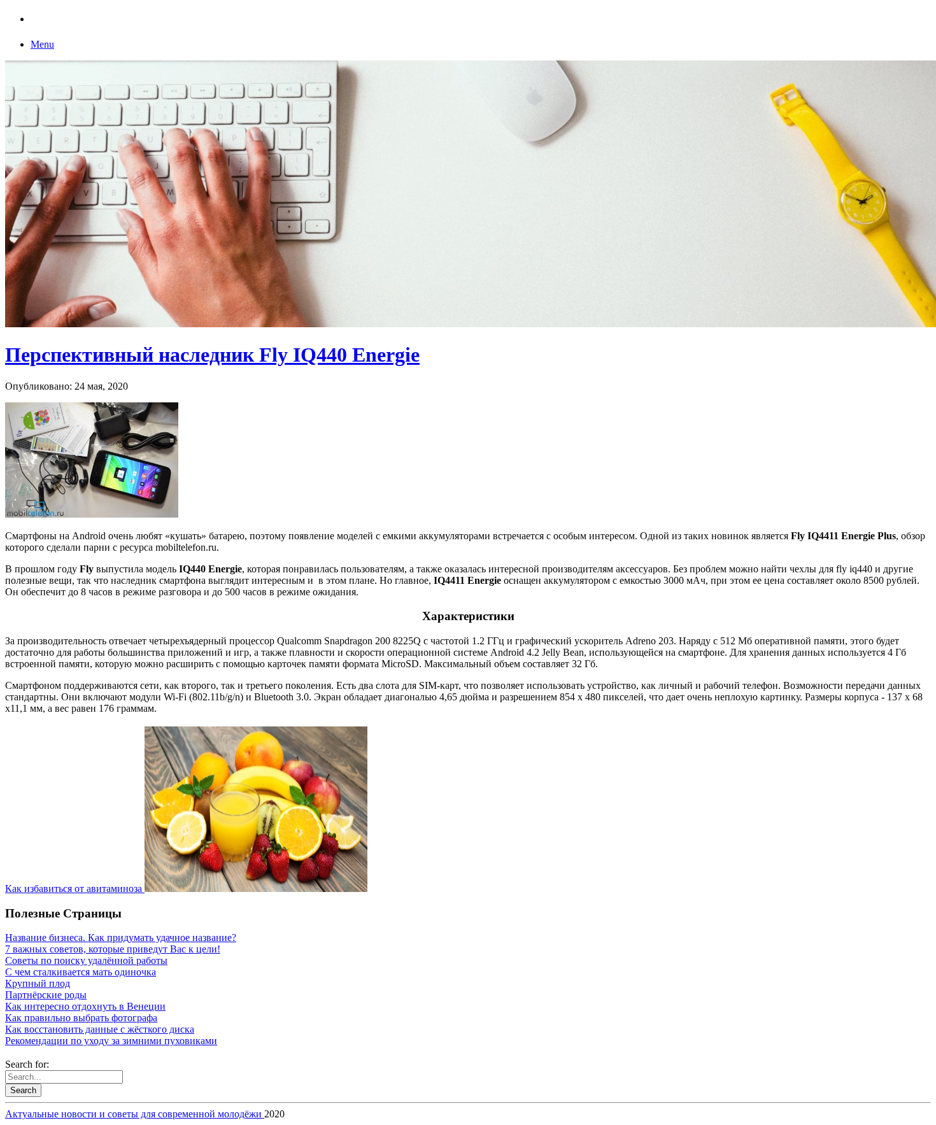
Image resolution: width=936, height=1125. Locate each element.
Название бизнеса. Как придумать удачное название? (120, 937)
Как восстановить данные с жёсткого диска (99, 1029)
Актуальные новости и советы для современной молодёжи (134, 1113)
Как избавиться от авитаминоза (75, 888)
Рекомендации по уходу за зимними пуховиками (111, 1040)
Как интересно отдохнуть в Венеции (85, 1006)
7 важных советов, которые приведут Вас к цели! (112, 949)
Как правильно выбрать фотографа (81, 1017)
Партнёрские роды (46, 994)
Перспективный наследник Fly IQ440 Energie (212, 354)
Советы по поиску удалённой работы (86, 960)
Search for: (27, 1064)
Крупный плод (37, 983)
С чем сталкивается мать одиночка (80, 971)
